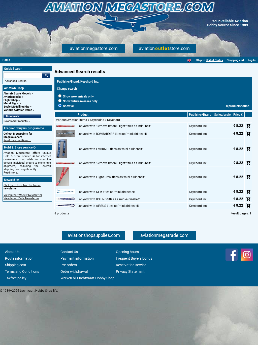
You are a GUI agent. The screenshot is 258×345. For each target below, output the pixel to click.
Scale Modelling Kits (16, 106)
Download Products (16, 121)
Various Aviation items (18, 110)
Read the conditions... (17, 140)
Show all (68, 106)
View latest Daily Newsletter (21, 198)
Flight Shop (11, 100)
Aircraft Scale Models (17, 93)
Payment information (77, 258)
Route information (19, 258)
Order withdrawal (74, 271)
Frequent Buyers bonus (134, 258)
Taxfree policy (15, 278)
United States (214, 60)
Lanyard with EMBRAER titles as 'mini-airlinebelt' (110, 149)
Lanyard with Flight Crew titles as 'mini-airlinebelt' (111, 177)
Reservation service (131, 265)
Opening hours (127, 252)
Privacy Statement (130, 271)
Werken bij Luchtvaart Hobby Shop (87, 278)
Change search (67, 88)
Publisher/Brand (200, 114)
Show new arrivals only (78, 96)
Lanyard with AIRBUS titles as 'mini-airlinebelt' (108, 206)
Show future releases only (80, 101)
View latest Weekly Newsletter (23, 195)
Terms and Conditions (22, 271)
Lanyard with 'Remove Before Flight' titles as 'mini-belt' (114, 126)
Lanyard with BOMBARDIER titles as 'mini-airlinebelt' (112, 134)
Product (83, 114)
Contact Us (69, 252)
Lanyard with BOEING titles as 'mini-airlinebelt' (109, 199)
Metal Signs (11, 103)
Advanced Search (15, 81)
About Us (12, 252)
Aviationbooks (12, 96)
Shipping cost (15, 265)
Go (46, 75)
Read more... (11, 172)
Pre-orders (68, 265)
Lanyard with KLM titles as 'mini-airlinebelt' (106, 192)
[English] (189, 60)
